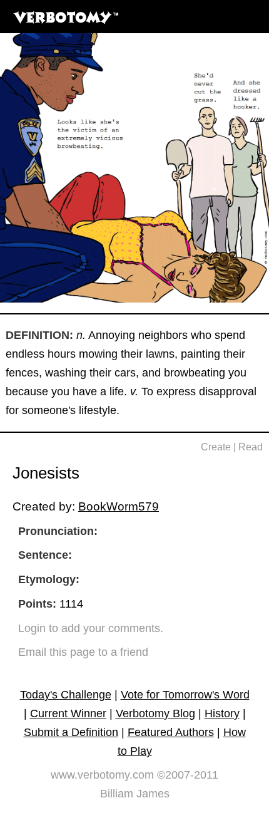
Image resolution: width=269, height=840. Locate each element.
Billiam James (135, 793)
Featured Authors (171, 732)
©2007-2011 (187, 775)
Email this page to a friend (83, 652)
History (222, 713)
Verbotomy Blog (155, 713)
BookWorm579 (118, 506)
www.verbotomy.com (102, 775)
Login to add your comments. (90, 628)
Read (250, 447)
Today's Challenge (65, 694)
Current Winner (68, 713)
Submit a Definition (71, 732)
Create (216, 447)
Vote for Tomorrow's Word (185, 694)
